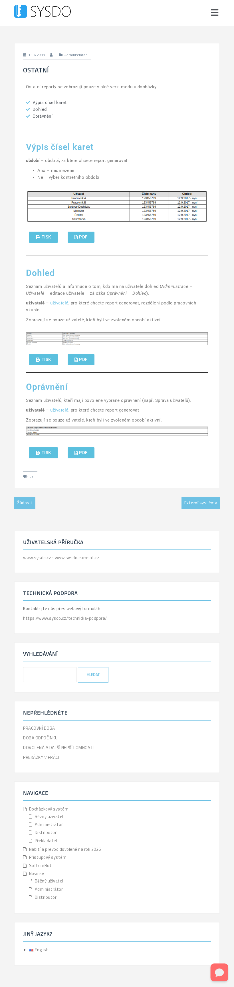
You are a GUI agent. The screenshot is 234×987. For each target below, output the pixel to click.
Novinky (36, 873)
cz (31, 476)
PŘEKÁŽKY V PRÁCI (41, 757)
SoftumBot (40, 865)
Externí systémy (200, 502)
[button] (43, 237)
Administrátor (75, 54)
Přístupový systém (48, 857)
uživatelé (59, 303)
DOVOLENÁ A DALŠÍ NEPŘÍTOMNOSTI (58, 747)
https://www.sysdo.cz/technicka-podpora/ (65, 618)
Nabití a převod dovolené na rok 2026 (65, 849)
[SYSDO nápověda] (42, 12)
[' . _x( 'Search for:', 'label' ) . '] (50, 674)
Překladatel (46, 840)
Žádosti (25, 502)
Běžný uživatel (49, 816)
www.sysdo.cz (37, 557)
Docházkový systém (49, 809)
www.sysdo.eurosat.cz (77, 557)
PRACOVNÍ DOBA (39, 728)
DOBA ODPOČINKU (40, 738)
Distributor (46, 832)
